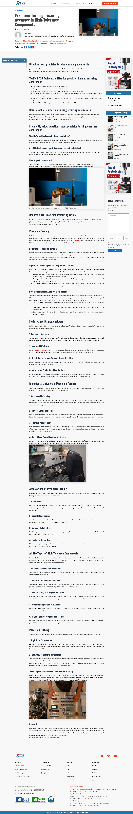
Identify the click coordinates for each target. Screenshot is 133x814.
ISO (59, 224)
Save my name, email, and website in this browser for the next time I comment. (118, 245)
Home (17, 10)
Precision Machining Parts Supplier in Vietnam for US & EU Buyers (121, 145)
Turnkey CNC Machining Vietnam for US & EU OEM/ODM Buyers (120, 118)
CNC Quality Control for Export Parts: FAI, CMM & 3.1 (121, 126)
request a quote (98, 222)
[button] (25, 60)
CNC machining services (70, 222)
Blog (21, 10)
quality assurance (84, 222)
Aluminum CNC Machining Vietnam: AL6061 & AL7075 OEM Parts (121, 136)
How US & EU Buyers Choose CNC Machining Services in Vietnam (122, 154)
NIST (52, 224)
